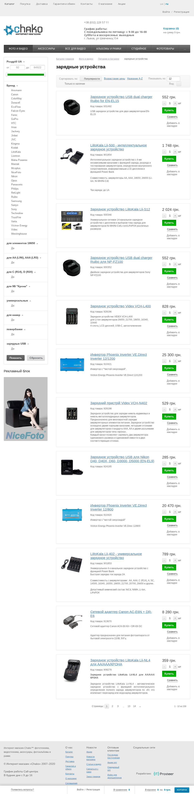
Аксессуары (46, 48)
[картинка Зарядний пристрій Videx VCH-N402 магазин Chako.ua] (72, 413)
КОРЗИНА (182, 790)
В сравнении (120, 789)
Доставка (42, 4)
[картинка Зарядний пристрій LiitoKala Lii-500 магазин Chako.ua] (72, 155)
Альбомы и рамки (108, 48)
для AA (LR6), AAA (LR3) (22, 257)
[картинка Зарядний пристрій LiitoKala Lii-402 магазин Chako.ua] (72, 564)
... (185, 48)
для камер (13, 315)
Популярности (92, 79)
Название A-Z (135, 78)
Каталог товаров (65, 59)
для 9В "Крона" (17, 286)
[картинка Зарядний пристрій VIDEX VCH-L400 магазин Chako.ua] (72, 316)
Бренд (11, 85)
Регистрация (93, 789)
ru (167, 4)
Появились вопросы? (22, 789)
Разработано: (143, 773)
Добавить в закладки (173, 124)
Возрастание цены (114, 78)
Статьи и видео (93, 764)
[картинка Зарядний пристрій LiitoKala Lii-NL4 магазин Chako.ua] (72, 670)
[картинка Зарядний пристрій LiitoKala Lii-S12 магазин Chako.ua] (72, 219)
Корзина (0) (171, 28)
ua (161, 4)
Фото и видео (18, 48)
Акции (121, 4)
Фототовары (165, 48)
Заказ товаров (93, 776)
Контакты (87, 4)
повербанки (15, 329)
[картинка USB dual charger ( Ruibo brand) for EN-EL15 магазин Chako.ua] (72, 107)
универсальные (17, 300)
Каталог (9, 4)
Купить (169, 110)
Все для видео (75, 48)
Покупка (25, 4)
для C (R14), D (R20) (20, 271)
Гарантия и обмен (64, 4)
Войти (80, 789)
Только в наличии (75, 83)
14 (134, 706)
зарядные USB (16, 343)
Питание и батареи (108, 59)
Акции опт (112, 762)
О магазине (105, 4)
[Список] (178, 83)
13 (129, 706)
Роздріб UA (14, 61)
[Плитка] (184, 83)
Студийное (138, 48)
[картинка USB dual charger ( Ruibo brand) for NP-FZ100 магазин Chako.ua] (72, 268)
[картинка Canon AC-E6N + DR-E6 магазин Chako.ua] (72, 622)
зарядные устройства (80, 66)
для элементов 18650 (21, 243)
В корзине (150, 789)
